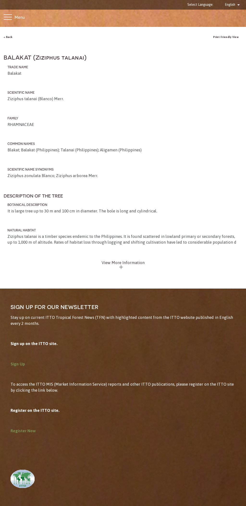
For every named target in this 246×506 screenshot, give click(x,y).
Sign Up (18, 364)
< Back (8, 36)
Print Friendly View (226, 36)
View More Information (123, 262)
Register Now (23, 430)
